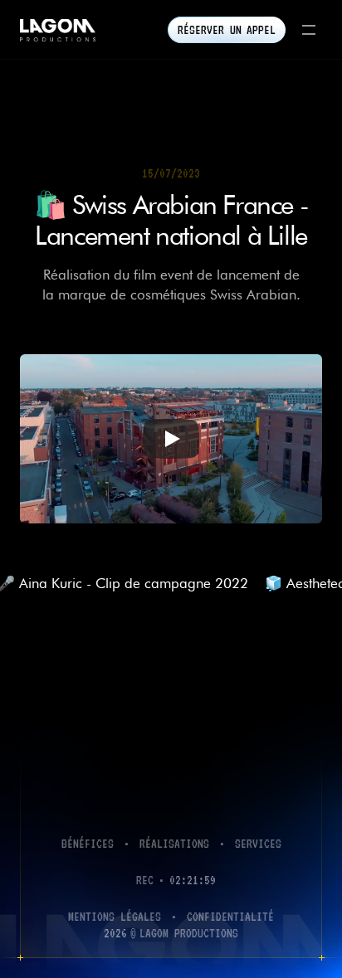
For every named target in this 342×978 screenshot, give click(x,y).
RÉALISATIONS (174, 843)
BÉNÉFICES (87, 843)
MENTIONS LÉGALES (114, 916)
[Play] (171, 439)
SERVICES (258, 843)
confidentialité (230, 916)
